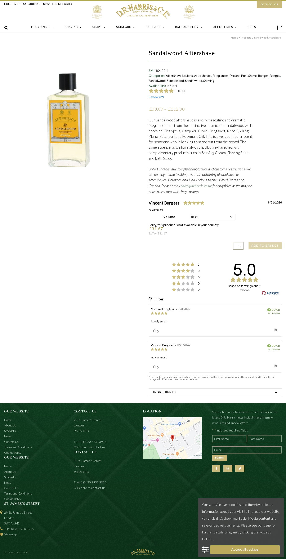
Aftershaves (202, 75)
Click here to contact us (90, 447)
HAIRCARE (153, 27)
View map (10, 534)
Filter (159, 299)
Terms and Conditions (18, 447)
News (46, 3)
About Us (20, 3)
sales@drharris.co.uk (196, 186)
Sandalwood (157, 80)
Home (8, 3)
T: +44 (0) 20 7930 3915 (90, 441)
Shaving (208, 80)
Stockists (34, 3)
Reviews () (156, 97)
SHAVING (71, 27)
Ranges (263, 75)
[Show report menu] (276, 330)
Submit (219, 457)
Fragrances (220, 75)
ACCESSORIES (223, 27)
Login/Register (62, 3)
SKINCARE (123, 27)
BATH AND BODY (186, 27)
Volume (169, 217)
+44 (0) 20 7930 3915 (19, 529)
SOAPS (97, 27)
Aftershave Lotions (179, 75)
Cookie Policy (12, 452)
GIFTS (251, 27)
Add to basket (265, 245)
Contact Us (11, 441)
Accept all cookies (244, 549)
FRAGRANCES (40, 27)
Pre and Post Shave (243, 75)
